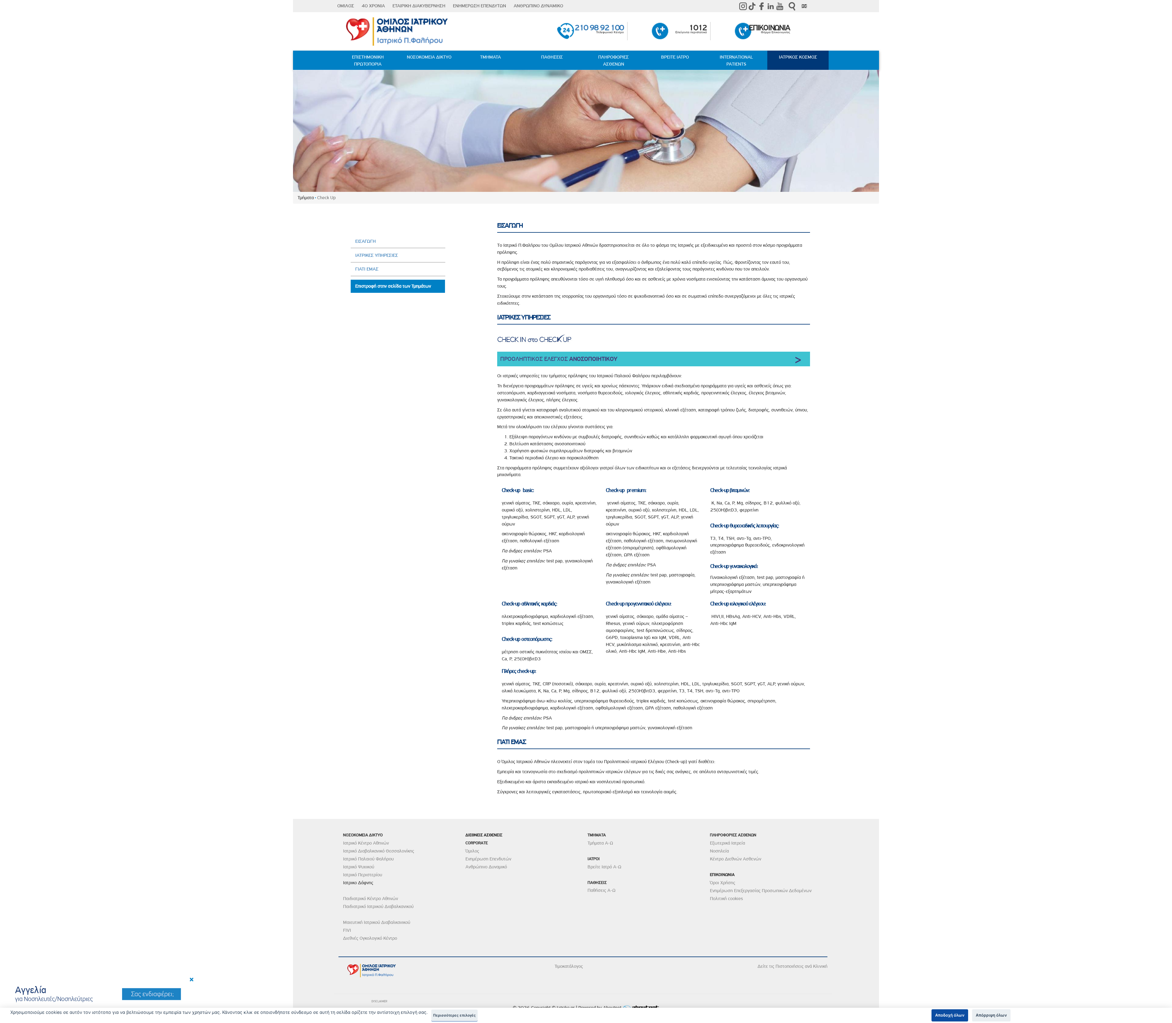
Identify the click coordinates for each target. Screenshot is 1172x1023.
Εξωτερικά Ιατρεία (727, 843)
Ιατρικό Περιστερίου (362, 875)
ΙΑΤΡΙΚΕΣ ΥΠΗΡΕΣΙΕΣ (376, 255)
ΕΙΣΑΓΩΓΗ (365, 241)
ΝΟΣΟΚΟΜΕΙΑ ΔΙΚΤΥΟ (429, 57)
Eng (804, 6)
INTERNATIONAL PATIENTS (736, 60)
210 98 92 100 (599, 27)
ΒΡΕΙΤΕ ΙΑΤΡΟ (675, 57)
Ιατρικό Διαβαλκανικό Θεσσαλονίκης (378, 851)
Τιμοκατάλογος (569, 966)
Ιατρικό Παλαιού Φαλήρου (368, 859)
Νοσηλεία (719, 851)
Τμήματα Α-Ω (600, 843)
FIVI (347, 930)
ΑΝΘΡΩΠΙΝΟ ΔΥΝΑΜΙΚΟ (538, 6)
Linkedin (770, 6)
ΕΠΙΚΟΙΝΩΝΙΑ (769, 27)
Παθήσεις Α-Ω (602, 890)
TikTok (752, 6)
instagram (743, 6)
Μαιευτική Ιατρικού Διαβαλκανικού (376, 922)
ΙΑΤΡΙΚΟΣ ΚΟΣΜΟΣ (798, 57)
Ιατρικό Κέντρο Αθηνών (366, 843)
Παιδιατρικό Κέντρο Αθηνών (370, 898)
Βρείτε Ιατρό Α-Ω (604, 867)
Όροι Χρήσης (722, 882)
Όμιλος (472, 851)
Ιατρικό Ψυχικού (358, 867)
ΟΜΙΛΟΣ (345, 6)
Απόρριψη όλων (991, 1015)
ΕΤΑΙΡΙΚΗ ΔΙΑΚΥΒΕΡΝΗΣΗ (418, 6)
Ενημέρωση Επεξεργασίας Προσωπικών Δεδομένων (761, 890)
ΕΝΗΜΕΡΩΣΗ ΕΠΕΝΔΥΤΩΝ (479, 6)
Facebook (761, 6)
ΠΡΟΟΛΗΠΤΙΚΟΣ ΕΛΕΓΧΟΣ (558, 358)
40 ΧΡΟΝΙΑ (373, 6)
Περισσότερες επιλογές (454, 1015)
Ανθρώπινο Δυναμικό (486, 867)
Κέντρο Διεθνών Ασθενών (735, 859)
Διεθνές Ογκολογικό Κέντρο (370, 938)
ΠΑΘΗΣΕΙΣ (552, 57)
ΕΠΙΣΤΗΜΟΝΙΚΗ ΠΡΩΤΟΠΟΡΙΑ (368, 60)
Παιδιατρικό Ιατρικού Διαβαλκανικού (378, 906)
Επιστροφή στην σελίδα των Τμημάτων (393, 286)
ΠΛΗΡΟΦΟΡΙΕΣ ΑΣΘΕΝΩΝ (613, 60)
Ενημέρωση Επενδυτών (488, 859)
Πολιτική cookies (726, 898)
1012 (698, 27)
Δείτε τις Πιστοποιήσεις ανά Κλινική (792, 966)
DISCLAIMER (379, 1001)
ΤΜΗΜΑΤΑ (490, 57)
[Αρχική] (399, 31)
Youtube (779, 6)
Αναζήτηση (792, 6)
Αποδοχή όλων (949, 1015)
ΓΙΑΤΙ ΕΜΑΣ (366, 269)
